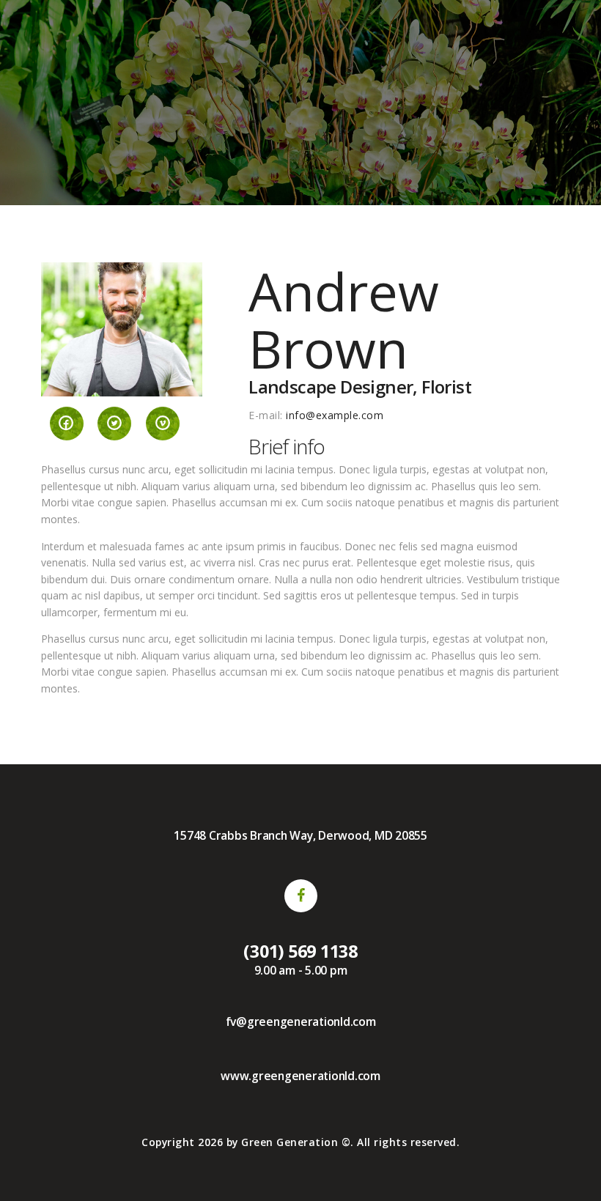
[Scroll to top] (573, 1173)
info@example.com (334, 415)
